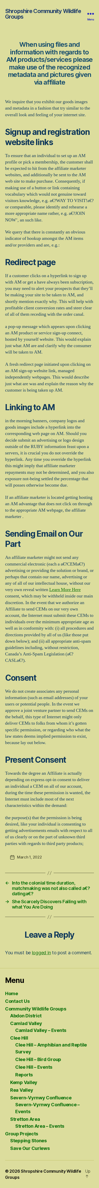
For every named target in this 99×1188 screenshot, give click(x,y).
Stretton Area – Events (39, 1126)
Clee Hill (19, 1038)
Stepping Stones (28, 1140)
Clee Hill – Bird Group (38, 1059)
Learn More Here (65, 590)
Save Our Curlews (30, 1148)
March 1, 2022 (29, 857)
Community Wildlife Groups (35, 1008)
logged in (41, 952)
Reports (24, 1074)
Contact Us (17, 1001)
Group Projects (21, 1133)
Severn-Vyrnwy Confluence (41, 1097)
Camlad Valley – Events (40, 1030)
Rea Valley (21, 1090)
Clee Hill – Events (33, 1067)
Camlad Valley (26, 1023)
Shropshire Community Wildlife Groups (43, 13)
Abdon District (26, 1015)
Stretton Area (25, 1119)
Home (11, 993)
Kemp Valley (23, 1082)
